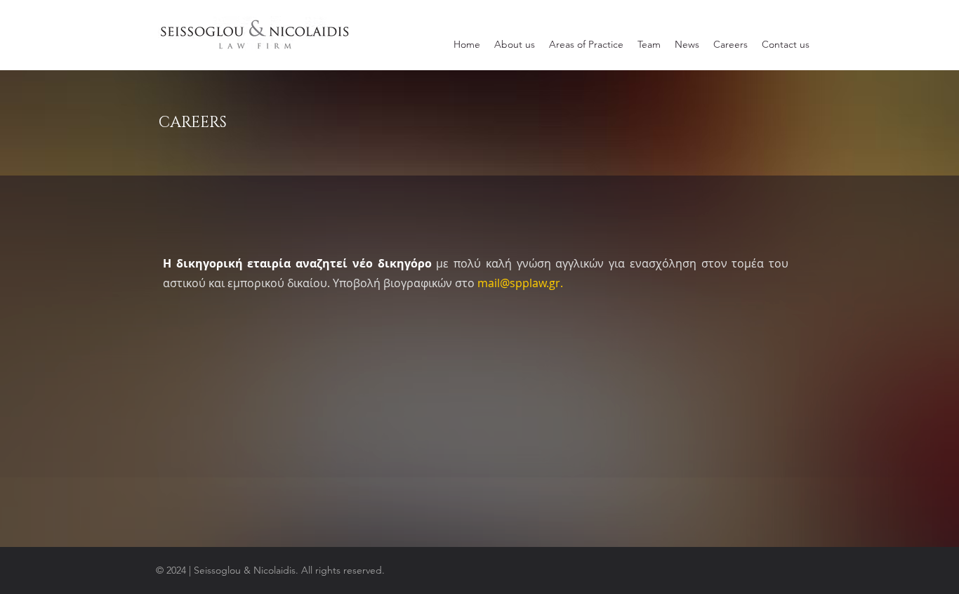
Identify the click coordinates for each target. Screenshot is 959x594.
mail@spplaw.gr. (520, 283)
